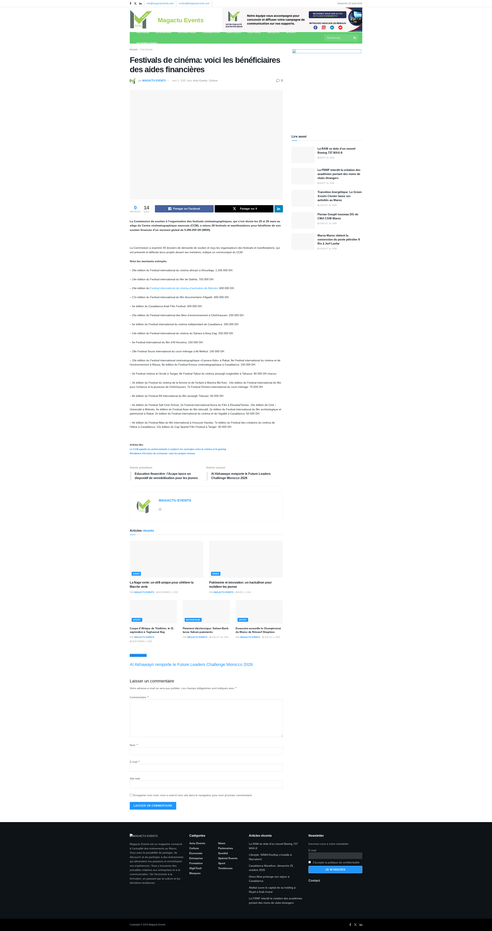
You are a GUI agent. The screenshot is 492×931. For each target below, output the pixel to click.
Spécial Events (228, 858)
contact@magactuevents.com (194, 3)
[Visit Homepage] (141, 19)
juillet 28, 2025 (220, 637)
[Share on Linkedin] (278, 208)
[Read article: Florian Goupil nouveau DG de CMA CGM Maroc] (303, 220)
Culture (254, 32)
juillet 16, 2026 (328, 223)
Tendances (225, 868)
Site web (135, 778)
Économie (164, 32)
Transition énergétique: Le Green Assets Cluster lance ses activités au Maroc (339, 196)
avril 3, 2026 (244, 592)
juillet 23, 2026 (328, 205)
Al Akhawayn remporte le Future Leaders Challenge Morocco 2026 (191, 664)
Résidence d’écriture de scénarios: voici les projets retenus (162, 453)
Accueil (143, 32)
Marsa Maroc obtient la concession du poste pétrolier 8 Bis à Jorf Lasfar (338, 239)
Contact (314, 880)
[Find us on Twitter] (135, 3)
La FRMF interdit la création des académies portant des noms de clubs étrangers (338, 174)
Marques (195, 873)
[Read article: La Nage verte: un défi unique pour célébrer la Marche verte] (166, 559)
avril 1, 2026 (179, 80)
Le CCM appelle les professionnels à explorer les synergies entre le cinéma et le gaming (178, 449)
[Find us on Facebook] (130, 3)
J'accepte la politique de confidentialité (335, 862)
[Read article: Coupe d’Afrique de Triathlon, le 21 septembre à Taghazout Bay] (153, 612)
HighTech (233, 32)
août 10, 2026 (326, 183)
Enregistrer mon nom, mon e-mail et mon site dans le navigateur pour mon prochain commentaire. (193, 795)
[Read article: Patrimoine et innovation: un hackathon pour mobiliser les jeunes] (246, 559)
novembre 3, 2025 (168, 592)
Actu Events (146, 49)
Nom (134, 745)
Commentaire (139, 697)
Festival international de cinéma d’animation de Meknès (184, 288)
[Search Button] (355, 37)
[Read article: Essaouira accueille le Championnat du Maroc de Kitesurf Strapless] (259, 612)
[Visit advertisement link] (292, 19)
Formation (211, 32)
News (136, 574)
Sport (291, 32)
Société (273, 32)
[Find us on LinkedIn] (140, 3)
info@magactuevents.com (160, 3)
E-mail (135, 761)
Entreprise (187, 32)
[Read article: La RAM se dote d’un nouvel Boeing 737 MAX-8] (303, 155)
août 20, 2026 (326, 158)
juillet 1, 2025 (272, 637)
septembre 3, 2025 (141, 641)
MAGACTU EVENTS (154, 80)
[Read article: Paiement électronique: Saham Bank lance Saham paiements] (206, 612)
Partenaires (147, 43)
